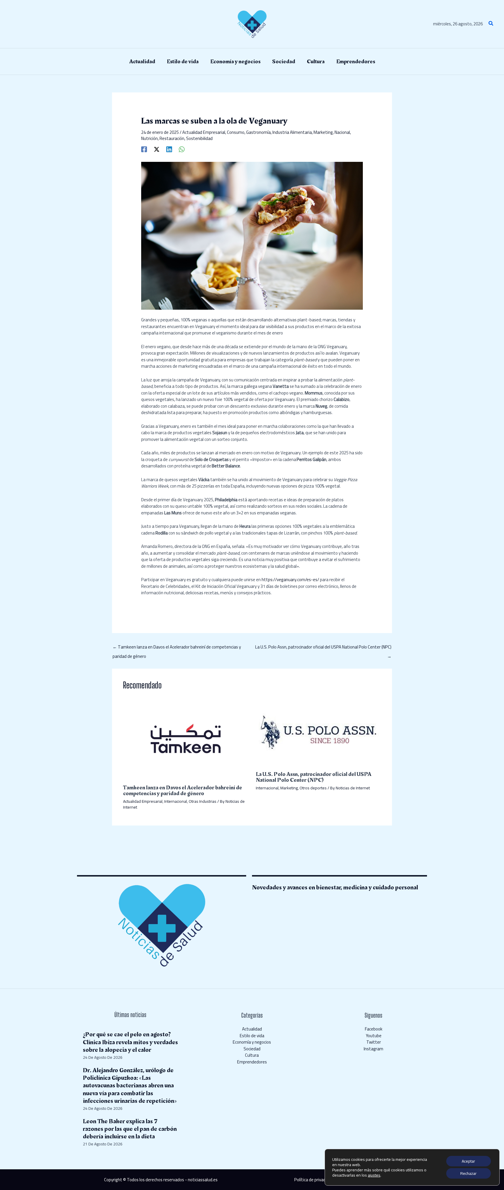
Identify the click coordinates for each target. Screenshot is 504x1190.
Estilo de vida (252, 1035)
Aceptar (468, 1161)
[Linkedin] (169, 149)
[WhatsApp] (182, 149)
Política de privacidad (313, 1179)
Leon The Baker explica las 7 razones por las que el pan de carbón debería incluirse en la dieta (130, 1129)
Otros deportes (313, 788)
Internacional (175, 801)
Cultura (252, 1055)
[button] (491, 24)
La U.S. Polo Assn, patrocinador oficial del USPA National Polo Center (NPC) (323, 648)
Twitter (373, 1042)
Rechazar (468, 1173)
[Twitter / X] (157, 149)
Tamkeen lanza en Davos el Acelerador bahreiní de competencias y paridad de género (177, 648)
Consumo (235, 132)
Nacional (342, 132)
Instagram (373, 1048)
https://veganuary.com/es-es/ (290, 579)
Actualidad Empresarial (203, 132)
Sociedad (252, 1048)
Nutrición (149, 138)
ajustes (374, 1175)
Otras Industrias (202, 801)
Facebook (373, 1029)
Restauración (172, 138)
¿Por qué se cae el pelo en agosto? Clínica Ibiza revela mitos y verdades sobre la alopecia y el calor (130, 1042)
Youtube (374, 1035)
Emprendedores (252, 1062)
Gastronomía (258, 132)
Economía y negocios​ (252, 1042)
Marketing (323, 132)
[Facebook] (144, 149)
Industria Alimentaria (292, 132)
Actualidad (252, 1029)
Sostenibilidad (199, 138)
